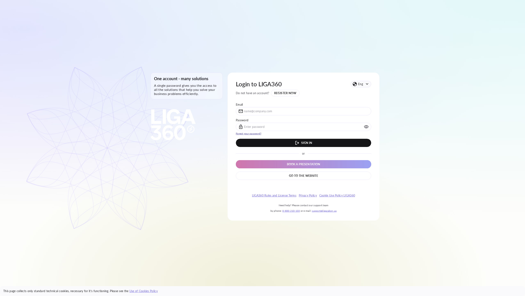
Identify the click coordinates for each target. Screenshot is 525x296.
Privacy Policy (308, 195)
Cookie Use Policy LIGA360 (337, 195)
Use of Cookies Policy (143, 291)
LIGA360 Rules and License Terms (274, 195)
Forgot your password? (248, 133)
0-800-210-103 (291, 210)
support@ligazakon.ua (324, 210)
